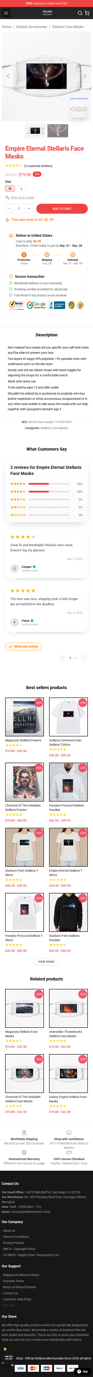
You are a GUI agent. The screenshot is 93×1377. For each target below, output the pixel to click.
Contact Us (10, 1293)
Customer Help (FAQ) (17, 1299)
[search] (80, 13)
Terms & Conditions (16, 1236)
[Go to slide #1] (35, 131)
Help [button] (85, 1371)
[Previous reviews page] (63, 658)
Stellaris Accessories (31, 27)
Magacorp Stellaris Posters (23, 740)
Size (8, 181)
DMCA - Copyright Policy (19, 1249)
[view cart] (87, 13)
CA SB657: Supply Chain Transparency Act (31, 1255)
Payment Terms (13, 1281)
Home (6, 27)
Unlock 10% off (9, 1358)
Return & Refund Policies (19, 1287)
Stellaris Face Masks (68, 27)
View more (46, 961)
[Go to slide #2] (57, 131)
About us (9, 1230)
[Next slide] (84, 76)
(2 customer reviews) (38, 166)
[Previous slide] (8, 76)
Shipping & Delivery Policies (21, 1275)
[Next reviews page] (84, 658)
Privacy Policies (13, 1243)
